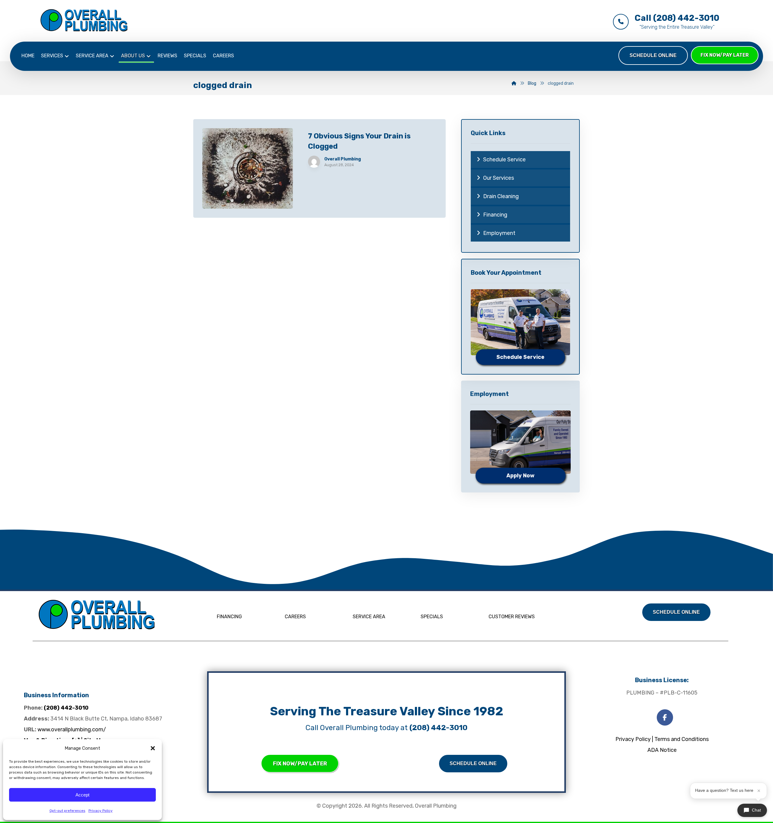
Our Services (498, 178)
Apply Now (520, 475)
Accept (82, 794)
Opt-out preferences (67, 811)
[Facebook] (665, 717)
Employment (499, 233)
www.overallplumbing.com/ (71, 729)
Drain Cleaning (501, 196)
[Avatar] (314, 162)
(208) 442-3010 (66, 707)
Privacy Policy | (634, 739)
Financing (495, 214)
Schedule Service (504, 159)
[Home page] (514, 83)
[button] (153, 748)
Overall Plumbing (342, 159)
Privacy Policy (100, 811)
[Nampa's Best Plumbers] (84, 20)
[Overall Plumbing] (97, 614)
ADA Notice (662, 750)
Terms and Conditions (681, 739)
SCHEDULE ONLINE (653, 55)
